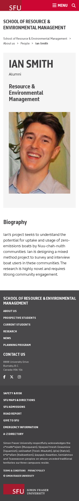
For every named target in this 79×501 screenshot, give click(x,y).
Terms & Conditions (14, 470)
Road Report (12, 413)
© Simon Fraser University (18, 475)
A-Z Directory (13, 434)
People (25, 43)
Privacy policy (36, 470)
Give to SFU (11, 420)
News (7, 338)
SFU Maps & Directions (19, 400)
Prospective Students (19, 318)
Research (10, 331)
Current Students (16, 324)
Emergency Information (20, 427)
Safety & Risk (12, 393)
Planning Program (17, 345)
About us (9, 43)
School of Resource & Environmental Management (34, 24)
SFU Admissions (14, 407)
